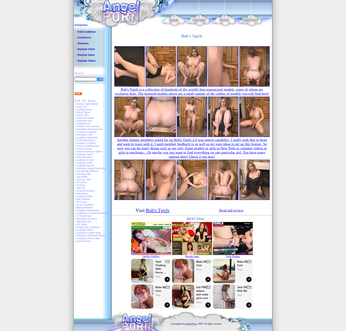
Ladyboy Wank (84, 230)
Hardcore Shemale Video (90, 235)
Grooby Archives (86, 143)
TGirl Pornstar (84, 157)
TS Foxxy (81, 202)
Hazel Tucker (83, 241)
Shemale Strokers (86, 218)
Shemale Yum (84, 120)
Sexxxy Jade (83, 179)
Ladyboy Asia (84, 109)
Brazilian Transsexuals (89, 129)
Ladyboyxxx (83, 123)
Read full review (231, 210)
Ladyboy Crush (85, 160)
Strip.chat (159, 276)
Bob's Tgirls (157, 210)
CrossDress (84, 37)
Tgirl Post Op (83, 221)
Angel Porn (191, 323)
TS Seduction (84, 216)
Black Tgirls (83, 112)
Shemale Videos (86, 60)
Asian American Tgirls (89, 151)
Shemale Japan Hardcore (91, 168)
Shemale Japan (85, 118)
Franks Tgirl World (86, 104)
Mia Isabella (83, 199)
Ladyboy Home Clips (88, 238)
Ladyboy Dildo (84, 196)
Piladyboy (82, 193)
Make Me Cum (161, 289)
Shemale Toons (86, 55)
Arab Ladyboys (85, 204)
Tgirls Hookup (233, 256)
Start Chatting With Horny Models (161, 267)
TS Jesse (81, 182)
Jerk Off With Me (242, 289)
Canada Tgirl (83, 174)
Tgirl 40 (80, 188)
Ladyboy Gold (84, 162)
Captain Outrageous (87, 210)
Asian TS (81, 106)
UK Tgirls (81, 224)
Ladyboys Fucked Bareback (92, 213)
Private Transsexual (87, 126)
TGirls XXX (82, 115)
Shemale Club (84, 134)
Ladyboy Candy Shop (88, 232)
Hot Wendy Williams (87, 171)
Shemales (83, 43)
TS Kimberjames (86, 140)
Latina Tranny (84, 148)
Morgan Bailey (84, 207)
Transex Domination (87, 146)
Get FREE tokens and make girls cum (202, 293)
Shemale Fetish (86, 49)
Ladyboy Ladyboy (86, 132)
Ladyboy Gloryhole (87, 137)
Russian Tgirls (84, 154)
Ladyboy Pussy (85, 165)
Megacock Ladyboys (88, 227)
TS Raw (80, 185)
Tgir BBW (81, 176)
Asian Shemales (85, 190)
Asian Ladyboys (86, 31)
